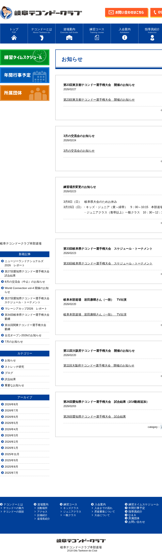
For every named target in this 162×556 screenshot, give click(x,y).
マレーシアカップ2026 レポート (26, 308)
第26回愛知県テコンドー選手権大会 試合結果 (94, 416)
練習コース (96, 30)
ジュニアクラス (72, 511)
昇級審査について (104, 511)
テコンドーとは (41, 30)
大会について (102, 515)
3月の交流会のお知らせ (79, 150)
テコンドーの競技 (13, 511)
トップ (13, 30)
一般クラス (69, 515)
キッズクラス (71, 508)
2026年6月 (11, 416)
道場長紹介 (43, 518)
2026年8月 (11, 404)
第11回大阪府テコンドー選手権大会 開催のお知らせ (98, 365)
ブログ (9, 372)
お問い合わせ (136, 521)
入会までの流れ (103, 508)
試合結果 (10, 379)
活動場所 (42, 508)
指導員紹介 (135, 511)
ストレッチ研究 (14, 366)
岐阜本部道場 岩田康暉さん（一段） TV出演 (94, 314)
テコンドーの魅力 (13, 508)
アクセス (42, 511)
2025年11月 (12, 454)
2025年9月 (11, 460)
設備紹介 (42, 515)
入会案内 (125, 30)
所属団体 (133, 518)
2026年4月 (11, 429)
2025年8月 (11, 466)
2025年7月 (11, 472)
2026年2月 (11, 441)
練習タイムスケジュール (143, 504)
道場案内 (69, 30)
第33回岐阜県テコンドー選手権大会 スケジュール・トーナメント (108, 263)
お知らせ (10, 360)
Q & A (132, 515)
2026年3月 (11, 435)
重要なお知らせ (14, 385)
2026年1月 (11, 447)
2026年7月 (11, 410)
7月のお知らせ (14, 341)
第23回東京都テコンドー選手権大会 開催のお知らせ (99, 99)
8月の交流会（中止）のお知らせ (25, 281)
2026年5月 (11, 422)
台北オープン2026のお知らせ (23, 335)
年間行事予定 (136, 508)
